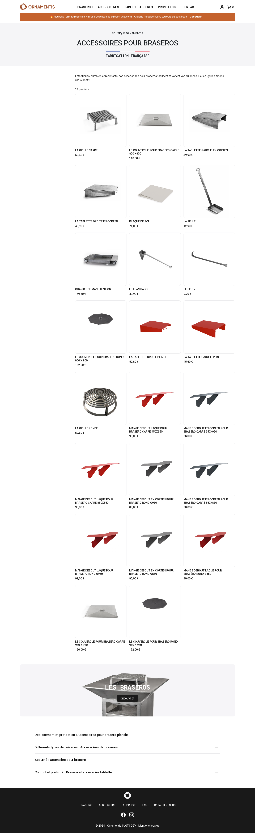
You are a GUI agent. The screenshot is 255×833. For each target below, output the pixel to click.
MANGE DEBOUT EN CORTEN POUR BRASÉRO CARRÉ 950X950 (206, 430)
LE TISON (189, 289)
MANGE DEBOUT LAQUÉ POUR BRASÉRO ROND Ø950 (94, 572)
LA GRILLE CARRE (86, 150)
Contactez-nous (164, 805)
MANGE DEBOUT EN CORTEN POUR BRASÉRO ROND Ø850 (151, 572)
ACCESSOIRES (108, 805)
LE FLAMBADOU (139, 289)
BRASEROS (86, 805)
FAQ (144, 805)
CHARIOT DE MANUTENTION (93, 289)
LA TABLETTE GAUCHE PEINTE (203, 357)
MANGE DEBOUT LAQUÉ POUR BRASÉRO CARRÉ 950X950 (148, 430)
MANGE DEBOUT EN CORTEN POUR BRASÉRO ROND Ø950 (151, 501)
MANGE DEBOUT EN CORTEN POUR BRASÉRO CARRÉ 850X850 (206, 501)
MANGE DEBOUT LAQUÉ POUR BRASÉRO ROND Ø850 (203, 572)
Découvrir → (197, 16)
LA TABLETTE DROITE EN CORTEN (96, 221)
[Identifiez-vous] (222, 7)
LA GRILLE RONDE (86, 428)
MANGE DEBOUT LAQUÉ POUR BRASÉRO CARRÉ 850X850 (94, 501)
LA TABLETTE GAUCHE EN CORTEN (206, 150)
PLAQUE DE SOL (139, 221)
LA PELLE (190, 221)
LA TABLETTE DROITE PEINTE (148, 357)
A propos (129, 805)
